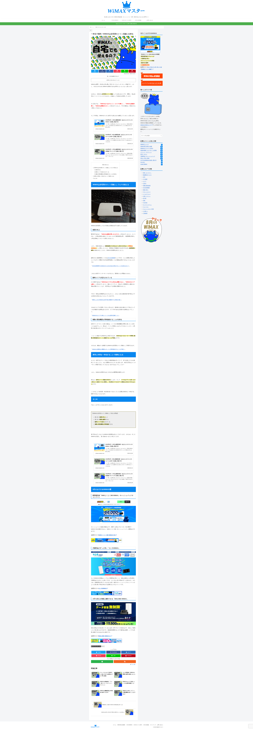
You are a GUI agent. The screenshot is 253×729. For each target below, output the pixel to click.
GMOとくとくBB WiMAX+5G (107, 535)
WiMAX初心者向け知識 (97, 646)
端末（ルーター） (147, 172)
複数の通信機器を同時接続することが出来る (105, 174)
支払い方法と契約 (151, 158)
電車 (144, 200)
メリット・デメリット (151, 152)
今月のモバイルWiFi (138, 724)
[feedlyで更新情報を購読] (102, 661)
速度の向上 (98, 169)
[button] (161, 135)
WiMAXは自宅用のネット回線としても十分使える (106, 167)
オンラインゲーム (147, 204)
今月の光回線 (146, 724)
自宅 (103, 646)
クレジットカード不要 (148, 209)
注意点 (144, 183)
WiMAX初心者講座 (121, 724)
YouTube (145, 202)
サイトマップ (153, 724)
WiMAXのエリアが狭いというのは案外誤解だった (105, 315)
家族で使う (145, 189)
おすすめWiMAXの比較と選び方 (151, 160)
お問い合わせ (160, 724)
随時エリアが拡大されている (102, 172)
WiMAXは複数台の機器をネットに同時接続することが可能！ (108, 349)
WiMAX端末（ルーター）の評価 (151, 150)
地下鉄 (144, 198)
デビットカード (146, 192)
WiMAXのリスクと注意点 (151, 148)
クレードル (145, 207)
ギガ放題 (145, 179)
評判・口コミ (151, 154)
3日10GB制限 (111, 258)
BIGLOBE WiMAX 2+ (105, 636)
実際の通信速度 (146, 185)
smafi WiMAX (151, 164)
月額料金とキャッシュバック (151, 156)
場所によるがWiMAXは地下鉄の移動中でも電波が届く (106, 299)
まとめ (95, 178)
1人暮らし (145, 211)
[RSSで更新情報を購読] (125, 661)
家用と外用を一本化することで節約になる (104, 176)
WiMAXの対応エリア (146, 125)
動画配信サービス (147, 174)
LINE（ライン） (147, 196)
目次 (103, 164)
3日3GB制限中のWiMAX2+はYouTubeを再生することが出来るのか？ (110, 266)
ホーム (114, 724)
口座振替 (145, 213)
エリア (144, 181)
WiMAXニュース (151, 144)
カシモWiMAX (103, 588)
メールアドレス (146, 194)
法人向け (151, 162)
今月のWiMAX (129, 724)
